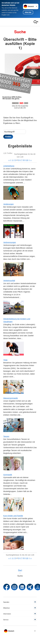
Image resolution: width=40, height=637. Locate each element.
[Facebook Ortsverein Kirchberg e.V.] (6, 587)
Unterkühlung (8, 166)
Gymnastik (7, 475)
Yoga (5, 360)
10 (27, 160)
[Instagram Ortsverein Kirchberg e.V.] (14, 587)
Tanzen (6, 436)
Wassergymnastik (10, 398)
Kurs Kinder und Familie (13, 516)
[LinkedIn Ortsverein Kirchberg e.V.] (22, 587)
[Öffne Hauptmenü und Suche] (35, 22)
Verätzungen (8, 204)
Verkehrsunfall (9, 281)
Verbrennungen (9, 242)
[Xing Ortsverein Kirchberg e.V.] (30, 587)
